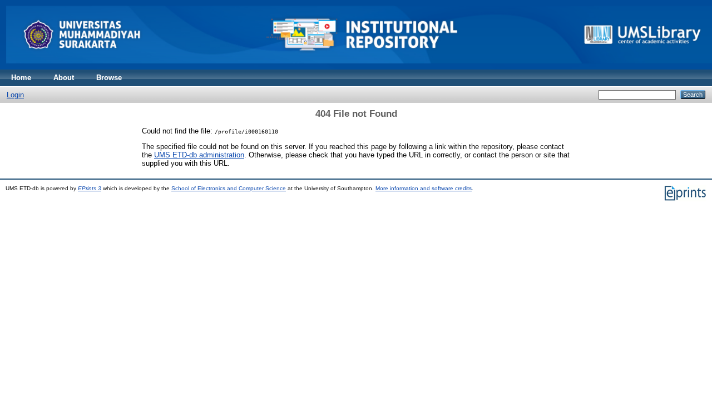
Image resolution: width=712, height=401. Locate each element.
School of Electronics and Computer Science (228, 188)
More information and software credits (423, 188)
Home (21, 77)
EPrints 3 (89, 188)
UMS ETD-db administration (199, 155)
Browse (109, 77)
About (63, 77)
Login (15, 95)
